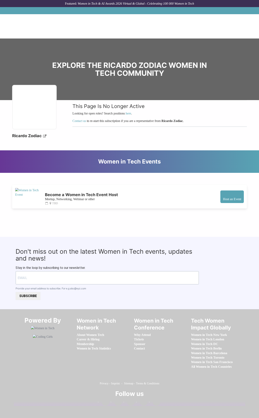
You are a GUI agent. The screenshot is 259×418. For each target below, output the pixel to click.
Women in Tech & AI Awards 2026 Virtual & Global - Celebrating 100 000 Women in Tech (136, 3)
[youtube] (154, 403)
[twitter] (141, 403)
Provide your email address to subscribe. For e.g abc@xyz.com (51, 288)
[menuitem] (90, 335)
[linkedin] (116, 403)
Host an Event (232, 199)
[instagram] (129, 403)
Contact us (79, 121)
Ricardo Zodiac (27, 135)
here (128, 113)
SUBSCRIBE (28, 296)
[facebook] (103, 403)
